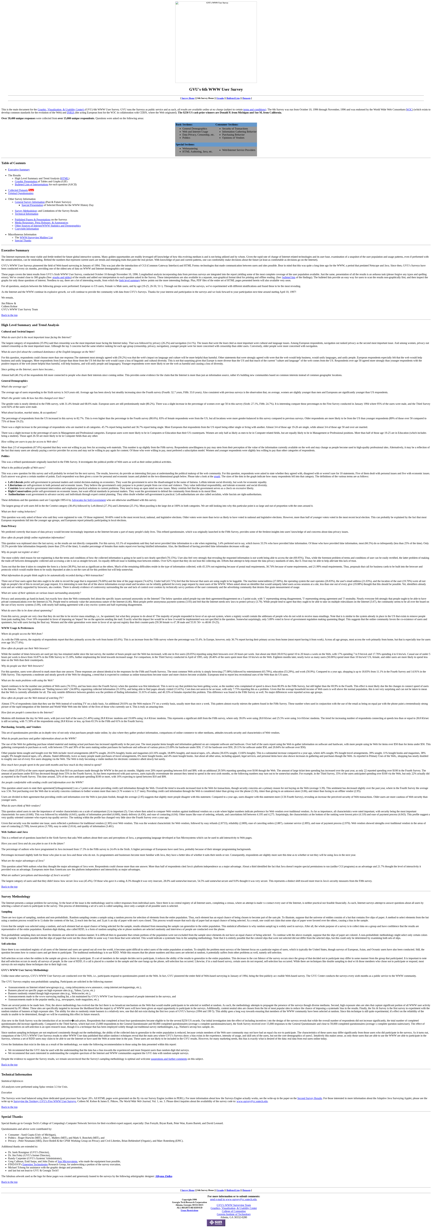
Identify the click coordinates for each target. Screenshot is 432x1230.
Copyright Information (27, 228)
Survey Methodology (26, 210)
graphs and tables (61, 277)
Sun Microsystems (67, 1161)
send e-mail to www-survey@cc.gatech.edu (233, 1199)
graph (217, 476)
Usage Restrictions (189, 1210)
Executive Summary (19, 169)
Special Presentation (32, 205)
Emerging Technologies (35, 1164)
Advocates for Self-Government (89, 500)
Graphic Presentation (26, 181)
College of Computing (234, 1211)
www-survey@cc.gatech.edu (252, 1101)
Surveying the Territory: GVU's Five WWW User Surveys (45, 1101)
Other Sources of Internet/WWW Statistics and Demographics (48, 225)
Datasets (247, 98)
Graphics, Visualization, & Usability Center (234, 1208)
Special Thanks (23, 240)
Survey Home (188, 98)
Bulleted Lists (233, 98)
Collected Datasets (18, 190)
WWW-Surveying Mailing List (36, 237)
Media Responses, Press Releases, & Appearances (41, 222)
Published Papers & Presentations (32, 219)
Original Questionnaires (20, 193)
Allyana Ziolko (163, 1176)
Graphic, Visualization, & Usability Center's (61, 109)
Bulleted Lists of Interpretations (31, 184)
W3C (409, 109)
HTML (65, 178)
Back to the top (9, 315)
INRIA (70, 112)
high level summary (129, 280)
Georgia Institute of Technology (234, 1214)
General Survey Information (30, 202)
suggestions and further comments (169, 1058)
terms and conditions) (254, 109)
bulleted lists (288, 277)
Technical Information (26, 213)
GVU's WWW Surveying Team (234, 1205)
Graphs (220, 98)
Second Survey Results (309, 1098)
